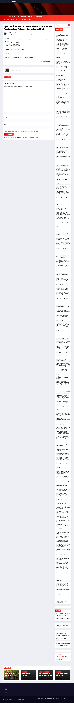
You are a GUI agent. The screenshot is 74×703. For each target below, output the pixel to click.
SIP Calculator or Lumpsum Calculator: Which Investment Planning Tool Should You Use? (63, 238)
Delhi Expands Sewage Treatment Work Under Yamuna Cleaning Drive (63, 507)
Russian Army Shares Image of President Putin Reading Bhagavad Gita (63, 579)
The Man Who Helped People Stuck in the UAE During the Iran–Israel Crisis (62, 444)
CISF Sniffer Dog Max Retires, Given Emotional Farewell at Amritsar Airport (62, 300)
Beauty (40, 671)
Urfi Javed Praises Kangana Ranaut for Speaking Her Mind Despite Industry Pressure (62, 44)
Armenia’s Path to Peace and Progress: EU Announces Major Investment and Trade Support (63, 164)
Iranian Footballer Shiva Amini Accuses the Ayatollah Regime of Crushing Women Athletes (62, 432)
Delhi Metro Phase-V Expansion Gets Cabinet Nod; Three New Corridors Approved (63, 550)
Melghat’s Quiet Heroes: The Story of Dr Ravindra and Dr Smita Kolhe (62, 449)
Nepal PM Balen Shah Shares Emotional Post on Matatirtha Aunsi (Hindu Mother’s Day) (62, 354)
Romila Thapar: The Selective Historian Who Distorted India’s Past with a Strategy (62, 250)
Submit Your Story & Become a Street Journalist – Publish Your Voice (19, 19)
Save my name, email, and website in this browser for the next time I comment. (21, 131)
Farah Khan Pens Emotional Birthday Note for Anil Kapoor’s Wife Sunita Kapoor (63, 391)
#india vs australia (19, 34)
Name (5, 111)
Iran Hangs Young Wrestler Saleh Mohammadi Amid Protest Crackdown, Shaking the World (63, 403)
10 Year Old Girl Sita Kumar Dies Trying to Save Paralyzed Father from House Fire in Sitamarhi (63, 311)
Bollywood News (46, 671)
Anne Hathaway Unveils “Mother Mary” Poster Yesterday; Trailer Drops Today (63, 596)
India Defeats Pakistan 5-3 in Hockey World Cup (27, 675)
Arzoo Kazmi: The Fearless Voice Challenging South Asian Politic (62, 532)
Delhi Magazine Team (13, 32)
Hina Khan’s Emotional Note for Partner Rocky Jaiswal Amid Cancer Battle (63, 187)
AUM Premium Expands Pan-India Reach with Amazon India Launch (63, 218)
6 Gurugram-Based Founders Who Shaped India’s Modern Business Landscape (62, 228)
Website (5, 124)
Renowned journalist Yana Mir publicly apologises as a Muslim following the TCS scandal (63, 359)
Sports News (24, 671)
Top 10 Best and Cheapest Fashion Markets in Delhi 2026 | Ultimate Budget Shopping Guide (63, 332)
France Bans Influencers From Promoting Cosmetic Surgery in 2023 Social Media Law (63, 489)
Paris (6, 671)
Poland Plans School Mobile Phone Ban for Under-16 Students (62, 408)
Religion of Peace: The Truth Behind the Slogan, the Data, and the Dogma (62, 74)
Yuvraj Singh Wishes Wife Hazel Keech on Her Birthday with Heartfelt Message (63, 477)
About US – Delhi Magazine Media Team (17, 16)
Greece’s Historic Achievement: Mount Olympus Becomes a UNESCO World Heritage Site (63, 124)
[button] (68, 18)
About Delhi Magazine (61, 654)
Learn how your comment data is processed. (29, 137)
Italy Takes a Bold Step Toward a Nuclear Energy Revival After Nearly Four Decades (63, 141)
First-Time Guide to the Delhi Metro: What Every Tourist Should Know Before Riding (62, 146)
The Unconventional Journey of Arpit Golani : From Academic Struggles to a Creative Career (63, 89)
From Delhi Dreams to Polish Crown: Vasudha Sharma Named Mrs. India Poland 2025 (62, 590)
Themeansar (23, 699)
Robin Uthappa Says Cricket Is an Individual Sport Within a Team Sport (62, 49)
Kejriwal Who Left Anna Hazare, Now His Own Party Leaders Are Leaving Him (63, 342)
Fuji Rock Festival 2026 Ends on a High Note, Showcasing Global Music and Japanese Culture (63, 169)
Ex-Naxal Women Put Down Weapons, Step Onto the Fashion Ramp (62, 79)
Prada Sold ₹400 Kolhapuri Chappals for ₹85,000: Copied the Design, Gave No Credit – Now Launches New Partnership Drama (62, 318)
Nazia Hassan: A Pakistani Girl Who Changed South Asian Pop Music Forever (63, 203)
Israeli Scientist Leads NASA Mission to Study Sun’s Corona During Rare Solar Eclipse (63, 84)
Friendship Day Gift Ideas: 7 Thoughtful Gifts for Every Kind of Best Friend (63, 129)
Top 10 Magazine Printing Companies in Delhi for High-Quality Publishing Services (62, 371)
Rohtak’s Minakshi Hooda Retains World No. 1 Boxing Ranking (62, 233)
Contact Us (30, 16)
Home (5, 16)
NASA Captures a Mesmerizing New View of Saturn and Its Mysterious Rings (63, 545)
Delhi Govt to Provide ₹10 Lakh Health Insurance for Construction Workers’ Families (63, 213)
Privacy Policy (39, 16)
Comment (6, 88)
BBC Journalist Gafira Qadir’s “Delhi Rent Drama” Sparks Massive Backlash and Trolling (62, 337)
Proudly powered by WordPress (8, 699)
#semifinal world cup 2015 (28, 34)
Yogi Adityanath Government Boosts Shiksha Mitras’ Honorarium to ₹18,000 (62, 208)
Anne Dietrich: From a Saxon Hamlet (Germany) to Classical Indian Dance (62, 512)
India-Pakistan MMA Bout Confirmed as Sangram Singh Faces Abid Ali (62, 261)
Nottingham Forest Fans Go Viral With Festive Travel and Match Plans (62, 574)
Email (5, 117)
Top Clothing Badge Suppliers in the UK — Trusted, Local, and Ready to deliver (63, 601)
